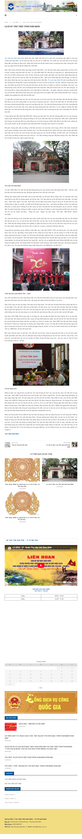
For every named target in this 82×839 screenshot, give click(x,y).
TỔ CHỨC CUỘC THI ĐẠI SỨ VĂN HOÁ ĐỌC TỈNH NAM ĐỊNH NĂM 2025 (33, 766)
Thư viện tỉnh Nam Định (12, 58)
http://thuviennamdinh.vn (19, 827)
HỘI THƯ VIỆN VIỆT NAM (13, 783)
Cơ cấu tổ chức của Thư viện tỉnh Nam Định (60, 484)
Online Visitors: (10, 794)
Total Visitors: (9, 802)
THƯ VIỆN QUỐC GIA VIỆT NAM (15, 779)
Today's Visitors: (10, 798)
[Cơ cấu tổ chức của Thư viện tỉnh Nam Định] (59, 470)
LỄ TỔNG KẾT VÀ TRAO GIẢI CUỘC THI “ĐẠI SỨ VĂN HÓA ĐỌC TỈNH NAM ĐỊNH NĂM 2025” (39, 737)
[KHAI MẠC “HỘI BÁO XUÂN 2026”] (11, 727)
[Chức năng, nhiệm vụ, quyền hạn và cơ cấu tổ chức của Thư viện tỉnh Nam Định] (22, 470)
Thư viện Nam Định (54, 80)
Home (6, 22)
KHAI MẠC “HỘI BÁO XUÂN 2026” (32, 724)
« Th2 (40, 688)
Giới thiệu (15, 22)
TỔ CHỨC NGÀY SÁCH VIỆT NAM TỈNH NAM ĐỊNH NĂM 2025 (29, 757)
